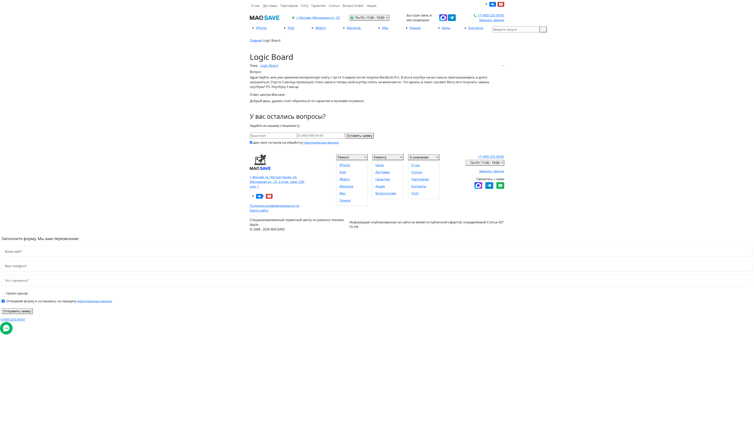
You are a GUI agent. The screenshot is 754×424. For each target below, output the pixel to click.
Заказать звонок (491, 20)
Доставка (270, 6)
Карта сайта (259, 210)
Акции (371, 6)
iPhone (261, 28)
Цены (446, 28)
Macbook (354, 28)
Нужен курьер (17, 293)
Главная (256, 40)
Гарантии (382, 179)
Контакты (475, 28)
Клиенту (380, 157)
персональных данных (321, 142)
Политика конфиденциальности (274, 206)
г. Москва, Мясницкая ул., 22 (318, 18)
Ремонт (343, 157)
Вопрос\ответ (353, 6)
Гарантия (318, 6)
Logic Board (269, 65)
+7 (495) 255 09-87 (490, 15)
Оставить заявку (359, 135)
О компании (419, 157)
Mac (385, 28)
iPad (291, 28)
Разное (415, 28)
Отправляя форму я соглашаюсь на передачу (59, 301)
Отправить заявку (17, 311)
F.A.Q (304, 6)
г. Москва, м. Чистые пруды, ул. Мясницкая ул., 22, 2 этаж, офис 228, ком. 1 (277, 182)
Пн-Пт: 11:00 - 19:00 (369, 18)
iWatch (320, 28)
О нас (255, 6)
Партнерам (289, 6)
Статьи (334, 6)
